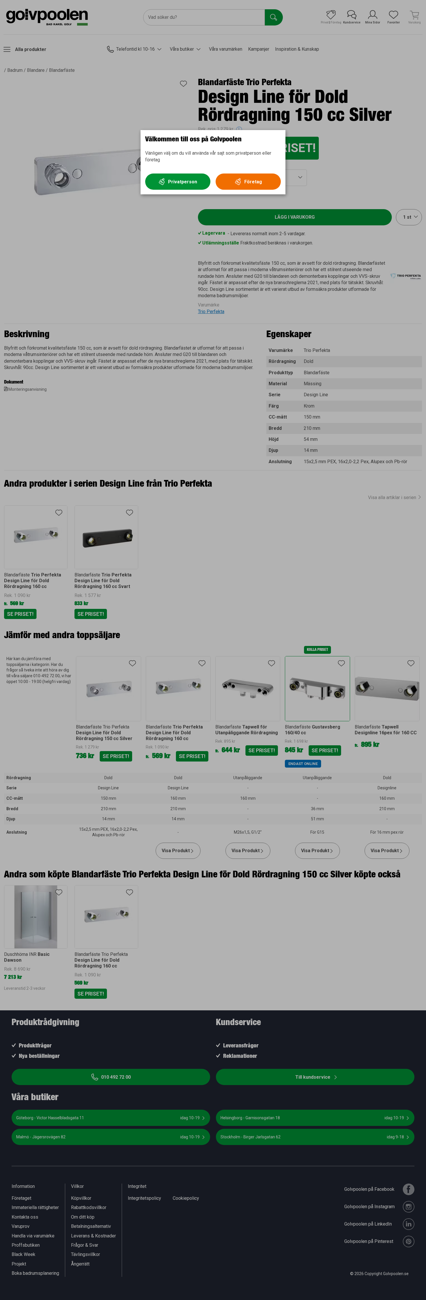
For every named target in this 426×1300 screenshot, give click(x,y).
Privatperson (182, 182)
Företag (253, 182)
